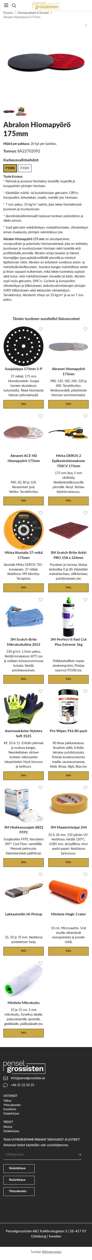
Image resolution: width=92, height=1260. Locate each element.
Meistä (7, 1127)
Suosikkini (9, 1109)
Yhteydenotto (12, 1105)
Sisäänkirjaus (11, 1113)
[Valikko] (6, 5)
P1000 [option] (10, 168)
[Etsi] (14, 6)
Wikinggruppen (51, 1252)
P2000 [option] (24, 168)
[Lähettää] (79, 1154)
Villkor (7, 1101)
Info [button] (23, 404)
